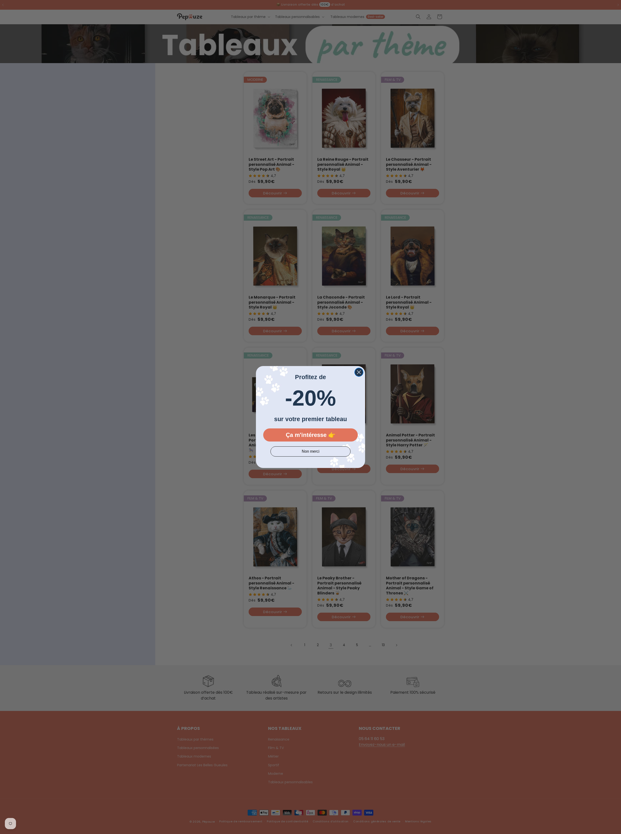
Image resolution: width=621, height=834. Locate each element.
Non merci (310, 451)
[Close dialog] (359, 372)
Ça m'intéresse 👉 (310, 435)
